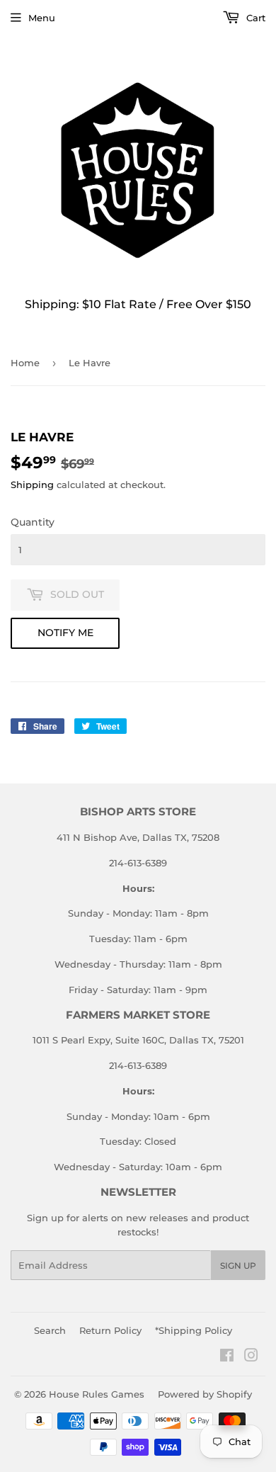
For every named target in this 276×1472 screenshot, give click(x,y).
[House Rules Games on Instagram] (251, 1357)
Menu (41, 17)
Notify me (65, 632)
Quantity (32, 522)
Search (50, 1330)
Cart (254, 17)
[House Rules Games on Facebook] (226, 1357)
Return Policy (110, 1330)
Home (25, 362)
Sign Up (238, 1265)
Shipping (32, 484)
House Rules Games (96, 1394)
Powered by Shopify (205, 1394)
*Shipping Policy (193, 1330)
